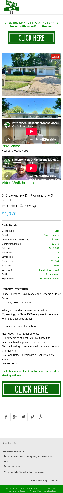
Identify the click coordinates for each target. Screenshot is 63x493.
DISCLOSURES (53, 481)
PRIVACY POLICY (38, 481)
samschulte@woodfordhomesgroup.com (26, 472)
